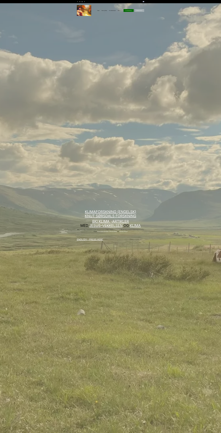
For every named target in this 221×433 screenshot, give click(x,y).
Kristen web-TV (139, 10)
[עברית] (143, 1)
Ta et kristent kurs (128, 10)
